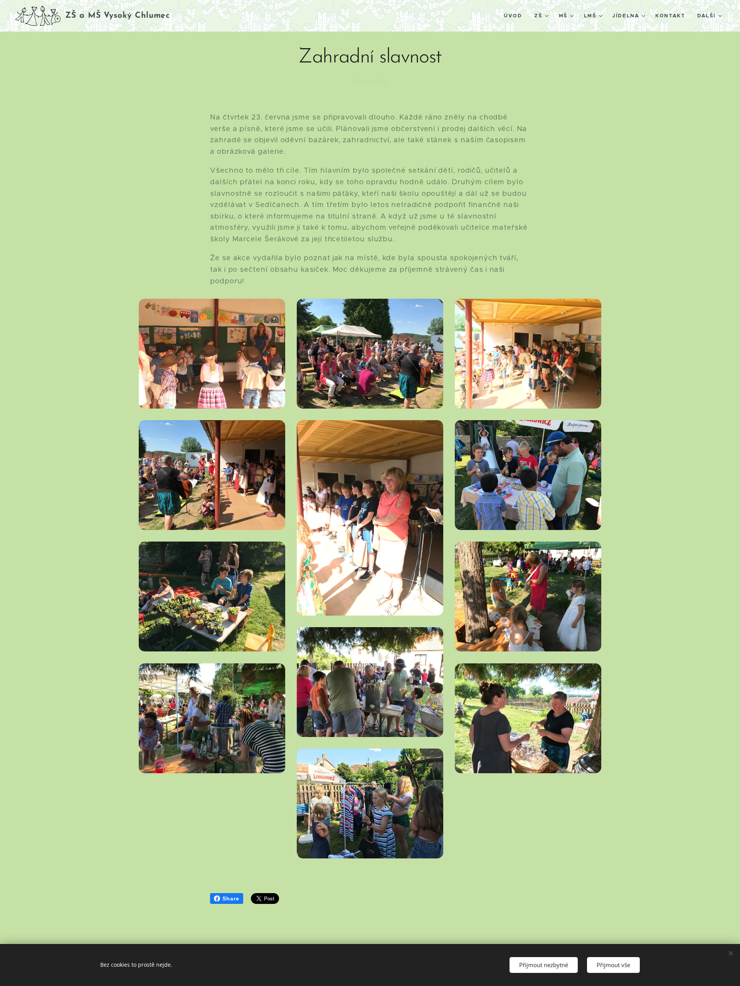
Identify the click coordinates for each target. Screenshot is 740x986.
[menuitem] (515, 15)
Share (230, 898)
